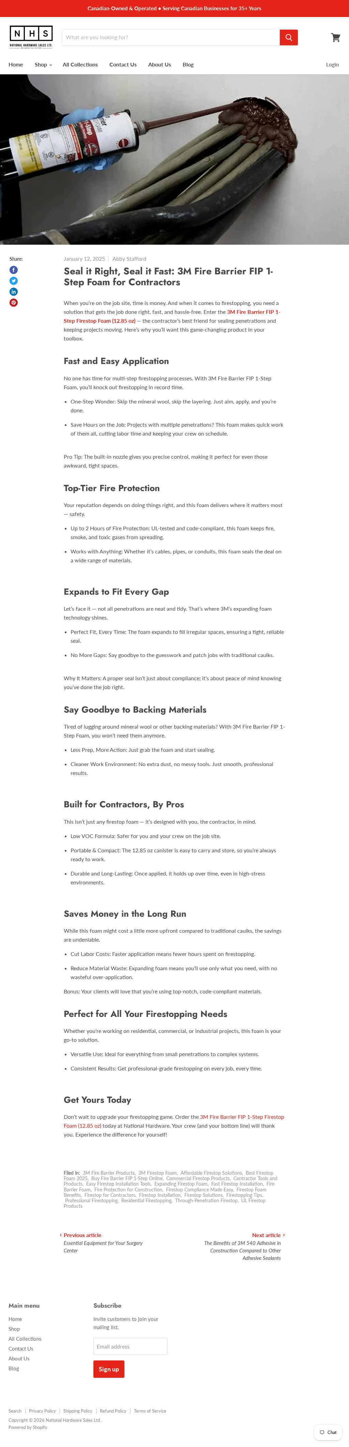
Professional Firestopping (91, 1200)
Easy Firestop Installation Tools (118, 1184)
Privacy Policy (42, 1411)
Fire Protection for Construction (128, 1189)
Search (15, 1411)
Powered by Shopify (28, 1427)
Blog (188, 64)
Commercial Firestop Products (198, 1178)
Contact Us (123, 64)
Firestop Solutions (203, 1195)
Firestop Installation (160, 1195)
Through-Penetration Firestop (206, 1200)
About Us (159, 64)
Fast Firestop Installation (237, 1184)
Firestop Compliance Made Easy (199, 1189)
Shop (41, 64)
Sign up (109, 1369)
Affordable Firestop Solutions (211, 1173)
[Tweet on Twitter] (14, 281)
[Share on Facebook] (14, 270)
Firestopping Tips (244, 1195)
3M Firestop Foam (157, 1173)
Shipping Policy (77, 1411)
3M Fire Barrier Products (109, 1173)
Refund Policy (113, 1411)
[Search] (289, 37)
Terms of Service (150, 1411)
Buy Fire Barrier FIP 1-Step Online (127, 1178)
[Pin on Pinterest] (14, 303)
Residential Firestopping (146, 1200)
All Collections (80, 64)
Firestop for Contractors (110, 1195)
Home (16, 64)
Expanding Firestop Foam (181, 1184)
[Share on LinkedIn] (14, 292)
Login (332, 64)
